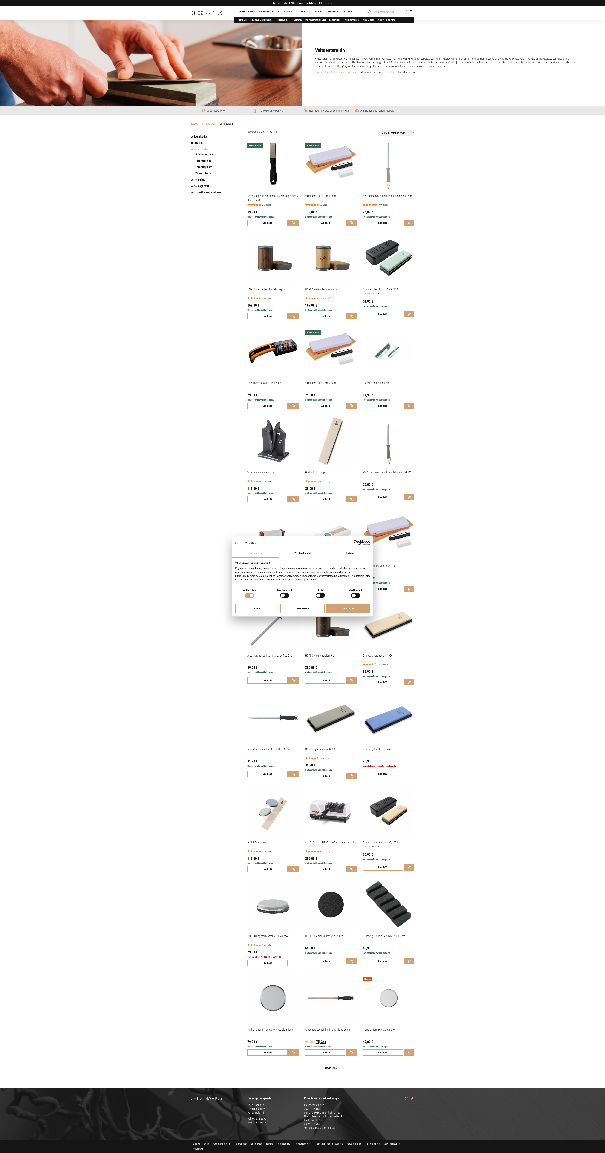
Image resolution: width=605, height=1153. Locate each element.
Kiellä (257, 608)
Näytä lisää (331, 1068)
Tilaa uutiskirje (372, 1143)
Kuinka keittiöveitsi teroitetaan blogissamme (337, 72)
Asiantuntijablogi (269, 11)
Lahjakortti (349, 11)
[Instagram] (406, 1098)
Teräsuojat (197, 142)
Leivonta (298, 20)
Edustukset (256, 1143)
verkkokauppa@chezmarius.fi (320, 1127)
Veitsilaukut (198, 179)
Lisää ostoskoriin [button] (293, 223)
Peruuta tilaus (353, 1143)
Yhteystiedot (240, 1143)
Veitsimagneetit (200, 186)
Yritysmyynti (199, 1148)
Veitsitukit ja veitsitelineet (206, 192)
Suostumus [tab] (255, 553)
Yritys (206, 1143)
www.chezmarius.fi (257, 1122)
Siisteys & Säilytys (386, 20)
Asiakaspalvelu (246, 11)
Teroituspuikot (203, 167)
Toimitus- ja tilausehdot (278, 1143)
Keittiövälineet (283, 20)
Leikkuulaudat (199, 136)
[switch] (284, 595)
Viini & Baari (369, 20)
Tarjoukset (304, 11)
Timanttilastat (203, 173)
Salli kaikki (348, 608)
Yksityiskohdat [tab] (302, 553)
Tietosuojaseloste (303, 1143)
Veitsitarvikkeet (352, 20)
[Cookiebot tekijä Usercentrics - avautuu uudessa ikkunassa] (356, 542)
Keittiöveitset (335, 20)
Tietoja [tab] (350, 553)
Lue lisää (267, 222)
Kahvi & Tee (243, 20)
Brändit (319, 11)
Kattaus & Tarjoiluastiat (262, 20)
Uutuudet (289, 11)
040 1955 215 (316, 1112)
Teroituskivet (203, 160)
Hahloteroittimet (205, 154)
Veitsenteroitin (199, 149)
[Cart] (410, 11)
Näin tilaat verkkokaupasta (329, 1143)
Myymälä (333, 11)
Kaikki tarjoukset (391, 1143)
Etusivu (194, 123)
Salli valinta (302, 608)
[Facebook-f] (411, 1098)
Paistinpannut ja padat (315, 20)
